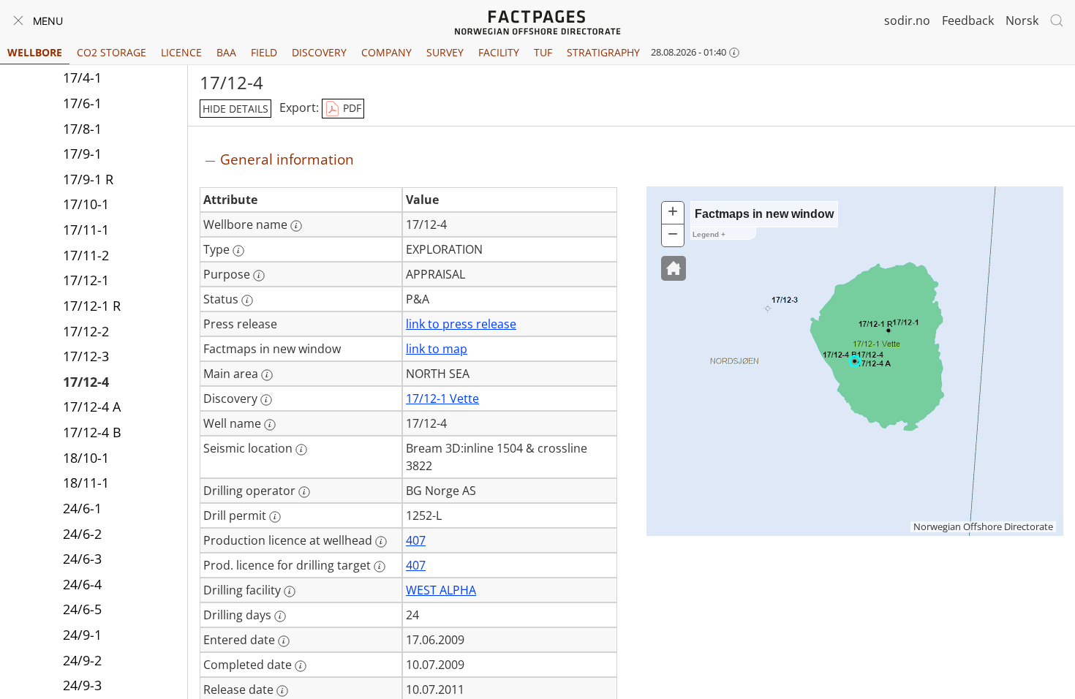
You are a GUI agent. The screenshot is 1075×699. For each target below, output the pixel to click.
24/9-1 (82, 634)
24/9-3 (82, 685)
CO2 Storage (111, 52)
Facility (498, 52)
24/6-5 (82, 609)
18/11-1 (86, 482)
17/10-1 (86, 204)
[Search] (1056, 20)
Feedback (968, 20)
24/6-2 (82, 534)
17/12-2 (86, 331)
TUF (543, 52)
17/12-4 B (92, 432)
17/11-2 (86, 255)
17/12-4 (86, 381)
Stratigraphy (603, 52)
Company (386, 52)
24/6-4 (82, 584)
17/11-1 (86, 229)
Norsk (1022, 20)
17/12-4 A (92, 406)
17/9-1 (82, 153)
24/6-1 (82, 508)
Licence (181, 52)
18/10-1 (86, 457)
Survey (445, 52)
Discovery (319, 52)
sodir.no (907, 20)
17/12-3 (86, 356)
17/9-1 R (88, 179)
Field (264, 52)
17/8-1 (82, 128)
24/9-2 (82, 660)
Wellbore (34, 52)
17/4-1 (82, 77)
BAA (226, 52)
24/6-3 (82, 558)
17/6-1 (82, 103)
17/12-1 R (92, 305)
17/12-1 (86, 280)
